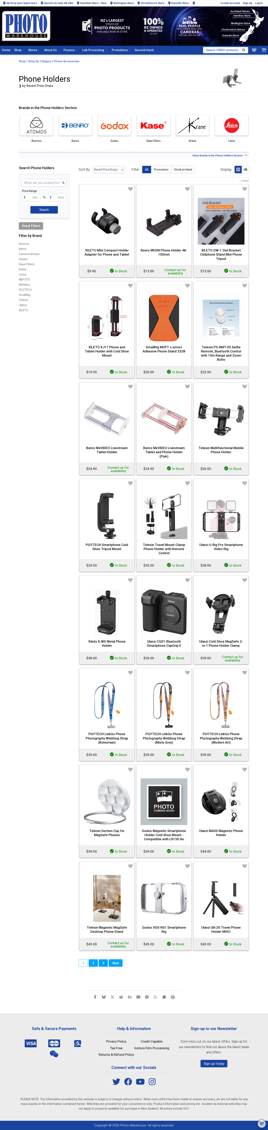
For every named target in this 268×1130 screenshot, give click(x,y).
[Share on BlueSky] (103, 997)
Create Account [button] (230, 3)
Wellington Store (123, 3)
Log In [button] (259, 3)
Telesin (23, 300)
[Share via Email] (138, 997)
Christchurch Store (152, 3)
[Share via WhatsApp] (155, 997)
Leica (22, 274)
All (146, 169)
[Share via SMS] (147, 997)
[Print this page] (173, 997)
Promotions (120, 50)
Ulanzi (23, 305)
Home (6, 50)
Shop (17, 50)
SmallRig (24, 295)
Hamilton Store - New (93, 3)
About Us (50, 50)
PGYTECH (25, 290)
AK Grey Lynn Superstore (21, 3)
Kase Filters (26, 264)
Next (115, 963)
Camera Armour (29, 254)
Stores (32, 50)
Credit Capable (151, 1041)
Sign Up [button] (247, 3)
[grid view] (238, 169)
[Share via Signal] (164, 997)
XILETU (23, 310)
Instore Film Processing (151, 1048)
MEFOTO (24, 279)
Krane (22, 269)
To (44, 197)
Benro (23, 249)
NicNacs (24, 284)
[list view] (245, 169)
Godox (23, 259)
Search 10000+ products (222, 50)
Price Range (29, 191)
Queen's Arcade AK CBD (58, 3)
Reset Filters (31, 226)
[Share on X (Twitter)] (112, 997)
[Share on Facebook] (95, 997)
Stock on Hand (183, 169)
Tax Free (116, 1048)
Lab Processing (93, 50)
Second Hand (144, 50)
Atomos (24, 244)
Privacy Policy (116, 1041)
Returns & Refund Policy (116, 1055)
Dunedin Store (180, 3)
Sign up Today (214, 1064)
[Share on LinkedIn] (129, 997)
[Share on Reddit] (121, 997)
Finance (70, 50)
